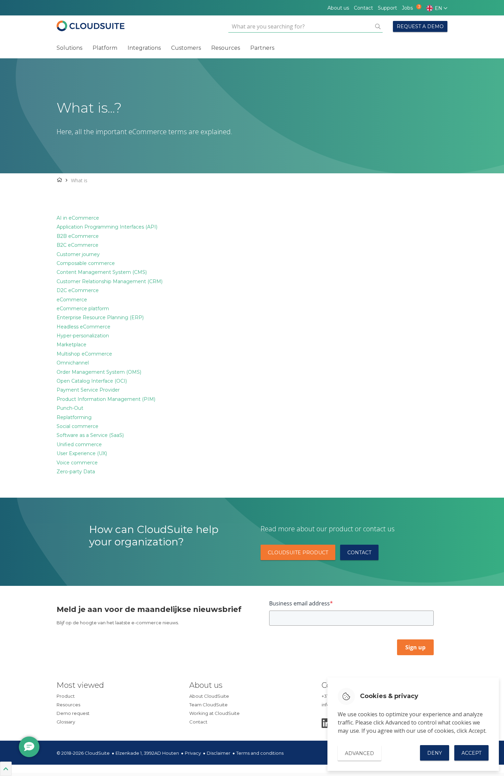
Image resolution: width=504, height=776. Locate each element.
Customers (186, 48)
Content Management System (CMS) (102, 272)
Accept (471, 753)
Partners (262, 48)
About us (338, 8)
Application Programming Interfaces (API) (107, 227)
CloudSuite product (298, 552)
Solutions (69, 48)
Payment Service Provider (88, 390)
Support (387, 8)
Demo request (73, 713)
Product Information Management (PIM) (106, 399)
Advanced (359, 753)
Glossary (66, 722)
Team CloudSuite (208, 704)
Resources (225, 48)
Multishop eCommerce (84, 354)
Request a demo (420, 26)
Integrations (144, 48)
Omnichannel (73, 363)
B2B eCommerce (78, 236)
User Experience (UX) (82, 453)
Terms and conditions (260, 753)
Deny (434, 753)
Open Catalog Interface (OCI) (92, 381)
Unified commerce (79, 444)
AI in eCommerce (78, 218)
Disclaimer (218, 753)
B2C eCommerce (77, 245)
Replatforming (74, 417)
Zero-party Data (76, 471)
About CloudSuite (209, 696)
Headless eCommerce (83, 327)
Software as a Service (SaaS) (90, 435)
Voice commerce (77, 463)
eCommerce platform (83, 308)
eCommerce (72, 300)
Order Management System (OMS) (99, 372)
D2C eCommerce (78, 290)
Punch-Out (70, 408)
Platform (105, 48)
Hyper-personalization (83, 336)
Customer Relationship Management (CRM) (110, 281)
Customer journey (78, 254)
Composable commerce (86, 263)
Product (66, 696)
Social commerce (77, 426)
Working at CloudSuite (214, 713)
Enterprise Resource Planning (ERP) (100, 317)
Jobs (409, 8)
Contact (363, 8)
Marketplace (71, 344)
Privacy (193, 753)
